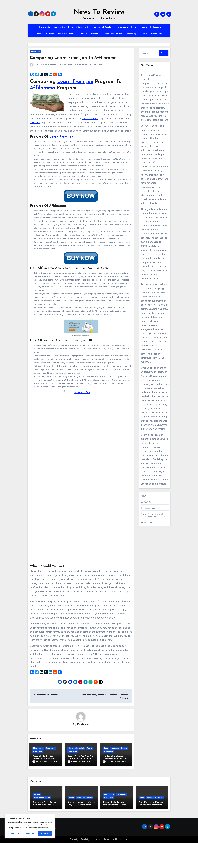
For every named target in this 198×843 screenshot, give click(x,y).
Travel (145, 34)
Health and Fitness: (45, 34)
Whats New (156, 34)
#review (100, 65)
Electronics (38, 748)
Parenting (95, 34)
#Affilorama (71, 65)
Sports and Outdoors (114, 34)
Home (106, 748)
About (143, 496)
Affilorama (42, 88)
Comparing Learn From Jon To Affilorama (73, 58)
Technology (132, 34)
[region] (30, 826)
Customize (15, 833)
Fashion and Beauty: (102, 27)
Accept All (45, 833)
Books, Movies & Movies (78, 27)
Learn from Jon (90, 118)
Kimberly (40, 64)
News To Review (99, 12)
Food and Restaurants (151, 27)
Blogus (107, 839)
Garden (37, 794)
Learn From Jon (75, 81)
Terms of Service (148, 523)
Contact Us (146, 502)
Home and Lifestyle (67, 34)
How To (84, 34)
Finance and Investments (126, 27)
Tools (89, 748)
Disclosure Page (148, 508)
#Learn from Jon (84, 65)
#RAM (93, 65)
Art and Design (44, 27)
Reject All (30, 833)
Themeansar (121, 839)
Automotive (59, 27)
